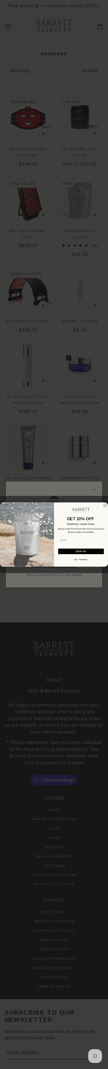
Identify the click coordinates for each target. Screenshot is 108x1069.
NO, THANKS (81, 559)
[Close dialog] (104, 505)
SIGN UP (81, 551)
